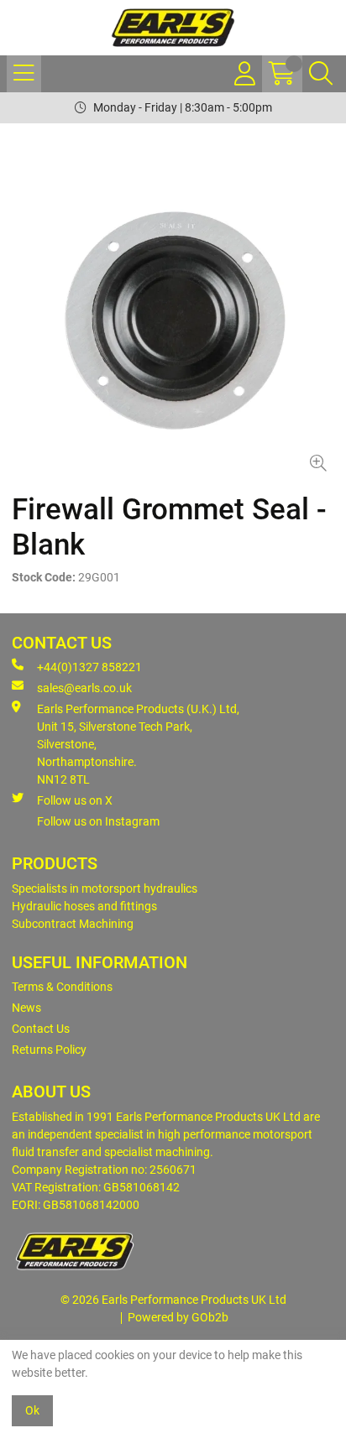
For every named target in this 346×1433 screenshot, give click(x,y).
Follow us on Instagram (98, 821)
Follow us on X (75, 800)
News (26, 1007)
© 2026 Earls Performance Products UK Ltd (173, 1299)
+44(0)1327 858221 (89, 667)
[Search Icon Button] (320, 73)
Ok (32, 1410)
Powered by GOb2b (178, 1317)
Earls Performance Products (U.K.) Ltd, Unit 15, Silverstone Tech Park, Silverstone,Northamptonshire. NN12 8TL (138, 744)
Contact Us (41, 1028)
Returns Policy (49, 1049)
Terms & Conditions (62, 986)
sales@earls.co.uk (84, 688)
